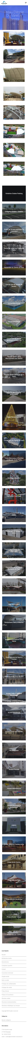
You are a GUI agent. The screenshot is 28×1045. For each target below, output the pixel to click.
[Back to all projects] (14, 24)
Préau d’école (5, 991)
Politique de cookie (7, 987)
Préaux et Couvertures (7, 994)
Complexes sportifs (7, 965)
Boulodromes (5, 962)
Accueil (4, 954)
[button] (26, 2)
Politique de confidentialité (9, 984)
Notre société (5, 980)
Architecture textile (7, 958)
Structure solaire (6, 998)
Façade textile (5, 976)
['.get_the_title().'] (14, 211)
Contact (4, 969)
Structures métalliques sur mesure (11, 1005)
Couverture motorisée (7, 973)
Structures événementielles (9, 1002)
